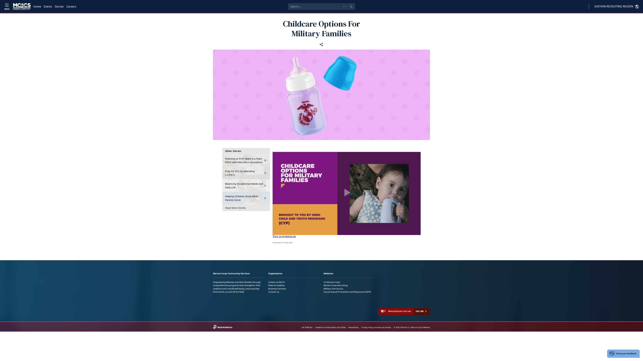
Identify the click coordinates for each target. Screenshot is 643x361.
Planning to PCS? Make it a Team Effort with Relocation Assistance (243, 160)
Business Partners (277, 288)
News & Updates (276, 285)
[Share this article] (321, 44)
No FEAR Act (307, 327)
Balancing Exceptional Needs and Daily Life (244, 185)
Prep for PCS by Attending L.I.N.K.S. (240, 173)
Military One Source (333, 288)
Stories (59, 6)
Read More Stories (235, 207)
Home (37, 6)
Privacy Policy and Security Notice (376, 327)
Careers (71, 6)
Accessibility (353, 327)
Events (48, 6)
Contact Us (273, 291)
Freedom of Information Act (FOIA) (330, 327)
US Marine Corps (332, 282)
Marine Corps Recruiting (336, 285)
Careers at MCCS (276, 282)
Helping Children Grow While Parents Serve (241, 198)
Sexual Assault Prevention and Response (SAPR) (347, 291)
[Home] (22, 6)
